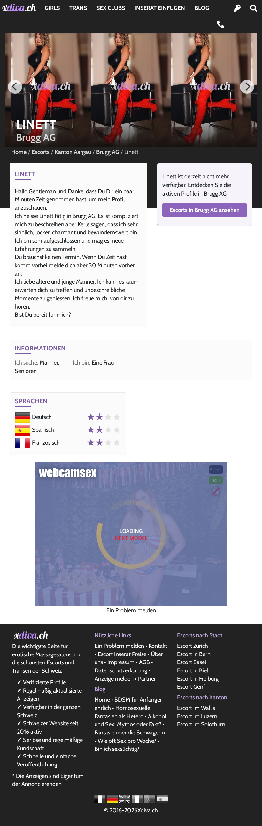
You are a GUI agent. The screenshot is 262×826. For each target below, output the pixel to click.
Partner (147, 678)
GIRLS (52, 8)
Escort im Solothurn (201, 724)
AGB (144, 662)
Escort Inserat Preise (122, 654)
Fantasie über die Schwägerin (130, 732)
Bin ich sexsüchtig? (117, 748)
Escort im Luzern (197, 716)
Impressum (121, 662)
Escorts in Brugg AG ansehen (205, 209)
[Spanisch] (162, 798)
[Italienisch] (138, 798)
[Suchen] (253, 8)
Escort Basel (191, 662)
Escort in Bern (194, 654)
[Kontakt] (220, 24)
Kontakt (158, 645)
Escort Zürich (192, 645)
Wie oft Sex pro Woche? (127, 740)
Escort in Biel (192, 670)
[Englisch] (125, 798)
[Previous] (15, 87)
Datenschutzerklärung (121, 670)
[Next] (247, 87)
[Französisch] (100, 798)
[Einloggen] (237, 8)
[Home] (20, 7)
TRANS (78, 8)
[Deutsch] (113, 798)
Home (102, 699)
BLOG (202, 8)
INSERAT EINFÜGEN (160, 8)
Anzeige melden (114, 678)
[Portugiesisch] (150, 798)
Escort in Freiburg (198, 678)
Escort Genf (191, 686)
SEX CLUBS (110, 8)
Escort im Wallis (196, 707)
